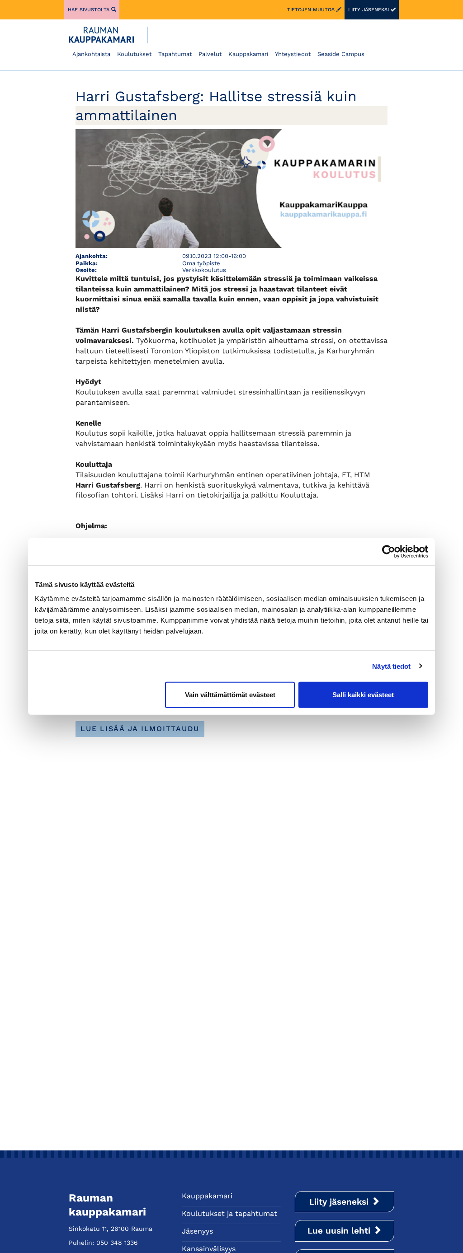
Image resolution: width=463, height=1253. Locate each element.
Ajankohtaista (91, 54)
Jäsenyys (197, 1231)
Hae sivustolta (89, 10)
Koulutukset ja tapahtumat (229, 1213)
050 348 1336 (117, 1242)
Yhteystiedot (293, 54)
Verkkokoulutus (204, 270)
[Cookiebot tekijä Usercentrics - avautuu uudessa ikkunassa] (388, 551)
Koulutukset (134, 54)
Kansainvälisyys (209, 1248)
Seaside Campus (340, 54)
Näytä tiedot (391, 666)
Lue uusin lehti (340, 1230)
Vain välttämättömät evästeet (230, 695)
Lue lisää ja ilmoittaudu (139, 728)
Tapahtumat (175, 54)
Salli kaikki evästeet (363, 695)
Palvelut (210, 54)
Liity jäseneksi (369, 10)
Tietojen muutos (311, 10)
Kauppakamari (248, 54)
